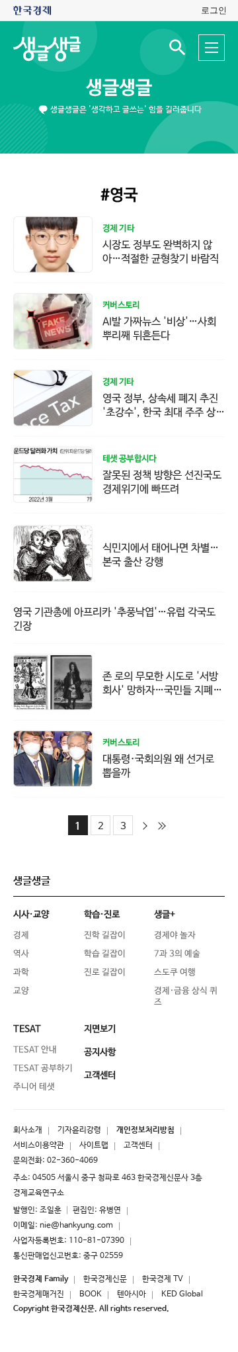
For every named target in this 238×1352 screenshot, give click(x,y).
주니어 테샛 (34, 1087)
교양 (21, 991)
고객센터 (138, 1145)
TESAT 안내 (35, 1050)
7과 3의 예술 (177, 954)
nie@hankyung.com (76, 1225)
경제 (21, 935)
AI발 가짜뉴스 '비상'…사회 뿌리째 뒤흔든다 (159, 329)
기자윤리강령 (79, 1130)
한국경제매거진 (38, 1294)
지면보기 (100, 1029)
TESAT (27, 1029)
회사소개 (27, 1130)
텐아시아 (131, 1294)
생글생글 (119, 88)
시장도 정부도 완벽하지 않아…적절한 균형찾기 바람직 (160, 252)
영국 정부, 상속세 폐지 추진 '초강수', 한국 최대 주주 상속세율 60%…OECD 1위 (163, 412)
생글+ (164, 914)
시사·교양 (31, 914)
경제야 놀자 (175, 935)
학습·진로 (102, 914)
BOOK (90, 1294)
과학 (21, 972)
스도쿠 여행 (175, 972)
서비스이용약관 (38, 1145)
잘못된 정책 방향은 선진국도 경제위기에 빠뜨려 (161, 482)
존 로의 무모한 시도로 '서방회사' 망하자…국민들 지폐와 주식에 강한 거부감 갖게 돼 (162, 690)
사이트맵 (93, 1145)
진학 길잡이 (105, 935)
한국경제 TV (162, 1279)
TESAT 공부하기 (43, 1068)
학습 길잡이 (105, 954)
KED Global (182, 1294)
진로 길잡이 (105, 972)
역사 (21, 954)
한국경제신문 (105, 1279)
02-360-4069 (72, 1160)
